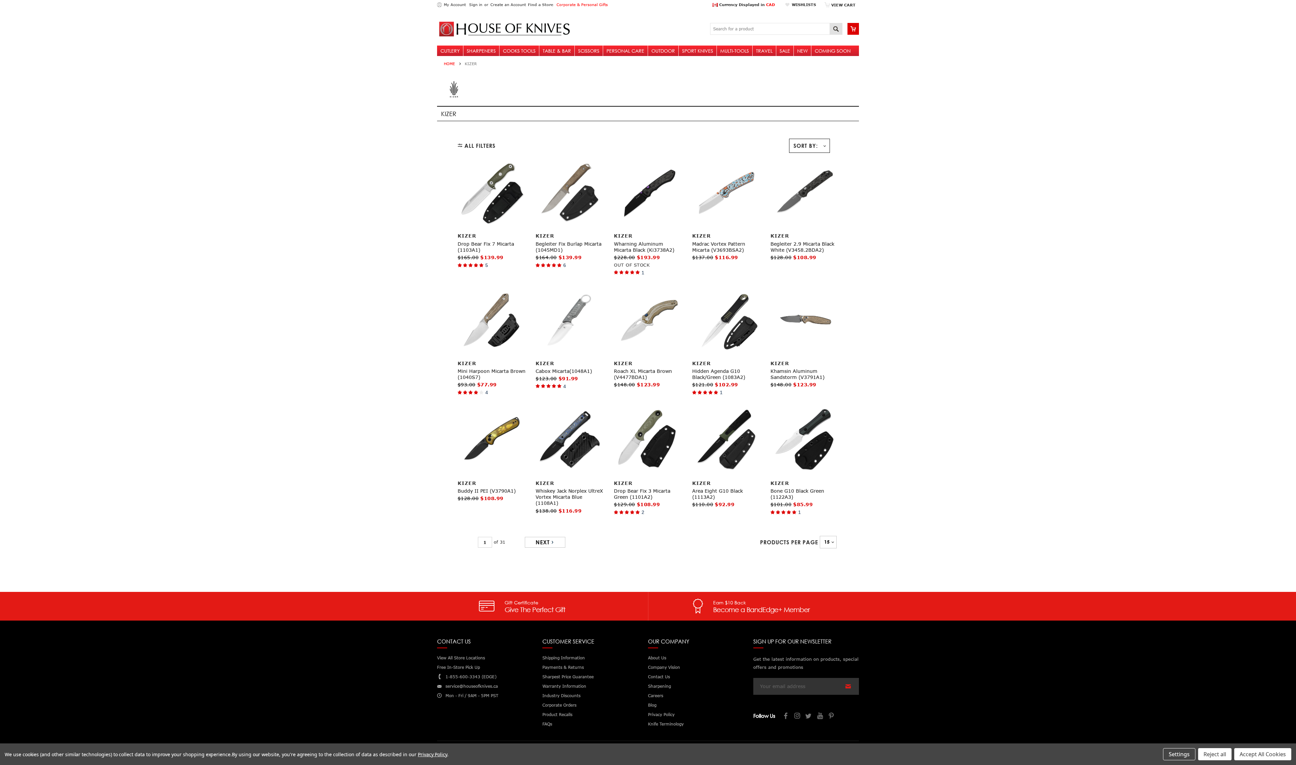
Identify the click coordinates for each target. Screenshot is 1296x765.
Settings (1179, 754)
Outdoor (663, 51)
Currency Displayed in (746, 4)
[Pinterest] (832, 716)
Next (543, 542)
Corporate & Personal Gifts (582, 4)
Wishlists (804, 4)
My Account (455, 4)
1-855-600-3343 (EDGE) (471, 676)
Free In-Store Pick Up (458, 667)
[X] (809, 716)
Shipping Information (563, 657)
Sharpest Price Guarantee (568, 676)
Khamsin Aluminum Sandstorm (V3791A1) (798, 374)
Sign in (475, 4)
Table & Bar (557, 51)
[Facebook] (786, 716)
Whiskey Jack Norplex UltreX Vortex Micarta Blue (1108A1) (569, 497)
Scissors (588, 51)
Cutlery (450, 51)
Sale (785, 51)
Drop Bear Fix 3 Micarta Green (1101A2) (642, 494)
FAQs (547, 724)
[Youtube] (820, 716)
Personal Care (625, 51)
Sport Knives (697, 51)
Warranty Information (564, 686)
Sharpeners (481, 51)
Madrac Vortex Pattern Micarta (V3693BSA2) (718, 247)
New (802, 51)
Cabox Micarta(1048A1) (564, 371)
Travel (764, 51)
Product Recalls (557, 714)
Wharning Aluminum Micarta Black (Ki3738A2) (644, 247)
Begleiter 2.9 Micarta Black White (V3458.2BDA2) (802, 247)
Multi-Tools (734, 51)
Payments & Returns (563, 667)
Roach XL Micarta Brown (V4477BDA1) (643, 374)
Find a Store (540, 4)
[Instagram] (797, 716)
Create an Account (508, 4)
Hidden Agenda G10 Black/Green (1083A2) (718, 374)
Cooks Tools (519, 51)
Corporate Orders (559, 705)
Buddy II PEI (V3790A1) (487, 491)
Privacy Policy (432, 754)
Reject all (1215, 754)
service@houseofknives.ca (472, 686)
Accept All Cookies (1263, 754)
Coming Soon (832, 51)
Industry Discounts (561, 695)
